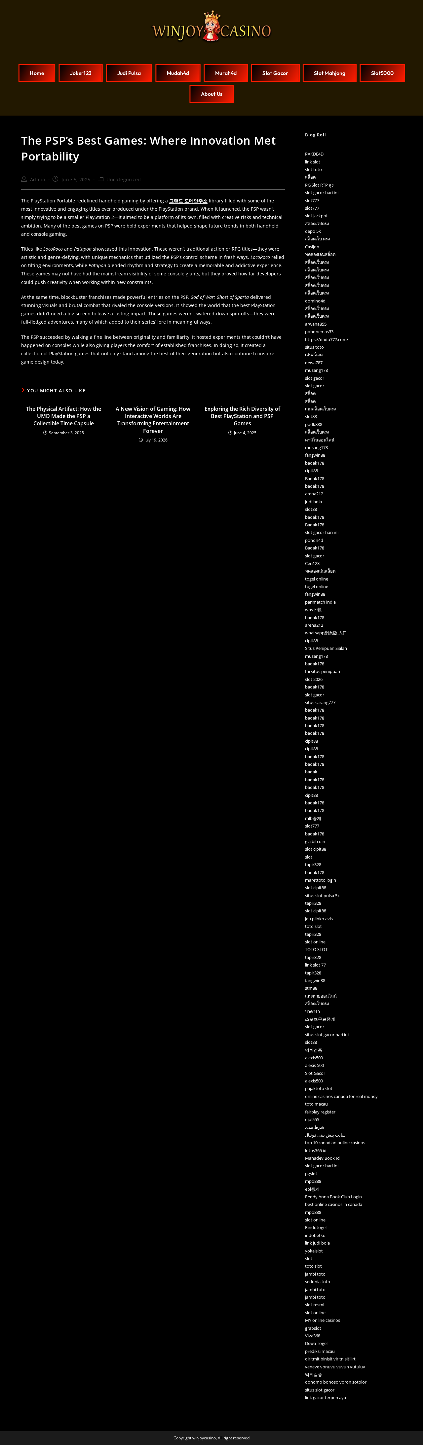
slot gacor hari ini (321, 192)
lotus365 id (316, 1150)
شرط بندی (314, 1127)
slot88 (311, 416)
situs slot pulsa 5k (322, 896)
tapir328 (313, 864)
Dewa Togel (316, 1343)
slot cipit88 (315, 849)
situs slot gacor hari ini (327, 1035)
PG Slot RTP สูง (319, 185)
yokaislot (314, 1251)
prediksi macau (320, 1351)
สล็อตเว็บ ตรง (317, 239)
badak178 (314, 463)
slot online (315, 942)
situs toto (314, 347)
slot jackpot (316, 216)
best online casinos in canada (333, 1204)
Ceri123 (312, 563)
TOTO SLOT (316, 949)
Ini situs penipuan (322, 671)
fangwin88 (315, 455)
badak (311, 772)
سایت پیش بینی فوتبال (325, 1135)
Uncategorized (123, 179)
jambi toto (315, 1274)
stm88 (311, 988)
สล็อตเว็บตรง (317, 262)
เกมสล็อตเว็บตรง (320, 409)
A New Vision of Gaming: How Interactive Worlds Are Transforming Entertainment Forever (153, 420)
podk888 (313, 424)
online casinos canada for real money (341, 1096)
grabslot (313, 1328)
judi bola (313, 502)
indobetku (315, 1235)
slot (308, 857)
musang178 (316, 370)
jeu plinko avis (319, 919)
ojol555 (312, 1119)
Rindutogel (316, 1227)
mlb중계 (313, 818)
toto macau (316, 1104)
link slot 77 (315, 965)
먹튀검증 (313, 1050)
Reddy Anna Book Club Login (333, 1197)
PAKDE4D (314, 154)
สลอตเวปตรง (317, 224)
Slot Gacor (315, 1073)
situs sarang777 (320, 702)
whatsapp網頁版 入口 (326, 633)
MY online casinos (322, 1320)
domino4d (315, 301)
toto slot (313, 926)
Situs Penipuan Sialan (326, 648)
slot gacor (314, 378)
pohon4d (314, 540)
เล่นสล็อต (314, 355)
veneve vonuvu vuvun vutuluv (335, 1367)
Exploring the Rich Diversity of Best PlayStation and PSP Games (242, 416)
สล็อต (310, 177)
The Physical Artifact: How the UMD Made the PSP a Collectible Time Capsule (63, 416)
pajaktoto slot (318, 1088)
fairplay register (320, 1112)
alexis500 (314, 1058)
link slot (312, 162)
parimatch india (320, 602)
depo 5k (313, 231)
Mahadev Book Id (322, 1158)
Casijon (312, 247)
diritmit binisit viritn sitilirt (330, 1359)
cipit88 (311, 471)
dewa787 (314, 363)
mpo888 (313, 1181)
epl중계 (312, 1189)
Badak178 (314, 478)
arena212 (314, 494)
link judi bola (317, 1243)
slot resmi (314, 1305)
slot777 (312, 200)
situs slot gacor (319, 1390)
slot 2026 (314, 679)
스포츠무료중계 (320, 1019)
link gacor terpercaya (325, 1397)
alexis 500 (314, 1065)
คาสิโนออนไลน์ (319, 440)
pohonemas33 (319, 332)
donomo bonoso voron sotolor (335, 1382)
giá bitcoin (315, 841)
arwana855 (316, 324)
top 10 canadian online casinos (335, 1142)
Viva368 (312, 1336)
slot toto (313, 169)
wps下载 (313, 610)
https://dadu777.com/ (326, 339)
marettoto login (320, 880)
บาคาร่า (312, 1011)
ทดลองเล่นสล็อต (320, 254)
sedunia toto (317, 1282)
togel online (316, 579)
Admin (38, 179)
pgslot (311, 1174)
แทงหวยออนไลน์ (321, 996)
